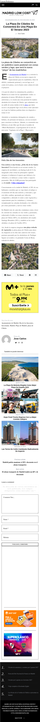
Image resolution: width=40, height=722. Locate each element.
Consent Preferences (7, 1)
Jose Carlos (21, 33)
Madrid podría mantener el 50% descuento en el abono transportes (20, 462)
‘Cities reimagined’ (18, 183)
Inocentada (5, 325)
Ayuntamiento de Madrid (17, 74)
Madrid (12, 325)
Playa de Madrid (21, 325)
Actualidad (8, 20)
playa (26, 105)
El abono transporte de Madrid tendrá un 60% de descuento (20, 472)
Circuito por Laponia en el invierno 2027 (20, 680)
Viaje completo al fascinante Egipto (18, 686)
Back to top (18, 718)
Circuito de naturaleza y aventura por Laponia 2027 (23, 667)
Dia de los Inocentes (26, 323)
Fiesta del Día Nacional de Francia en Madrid (21, 674)
